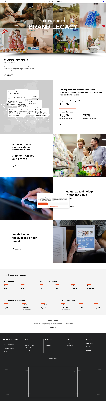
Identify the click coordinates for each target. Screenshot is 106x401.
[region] (53, 159)
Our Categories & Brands (71, 343)
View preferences (63, 203)
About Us (27, 339)
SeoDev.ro (55, 360)
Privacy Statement (55, 206)
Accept (42, 203)
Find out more (10, 74)
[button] (67, 194)
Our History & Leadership (30, 347)
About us (9, 75)
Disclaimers (89, 350)
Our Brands (18, 167)
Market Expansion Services (50, 343)
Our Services (71, 206)
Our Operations (48, 345)
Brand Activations (69, 345)
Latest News (18, 249)
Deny (53, 203)
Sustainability (27, 350)
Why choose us (65, 125)
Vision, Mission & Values (29, 345)
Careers (88, 346)
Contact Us (89, 339)
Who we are (27, 343)
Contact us (53, 327)
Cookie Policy (49, 206)
